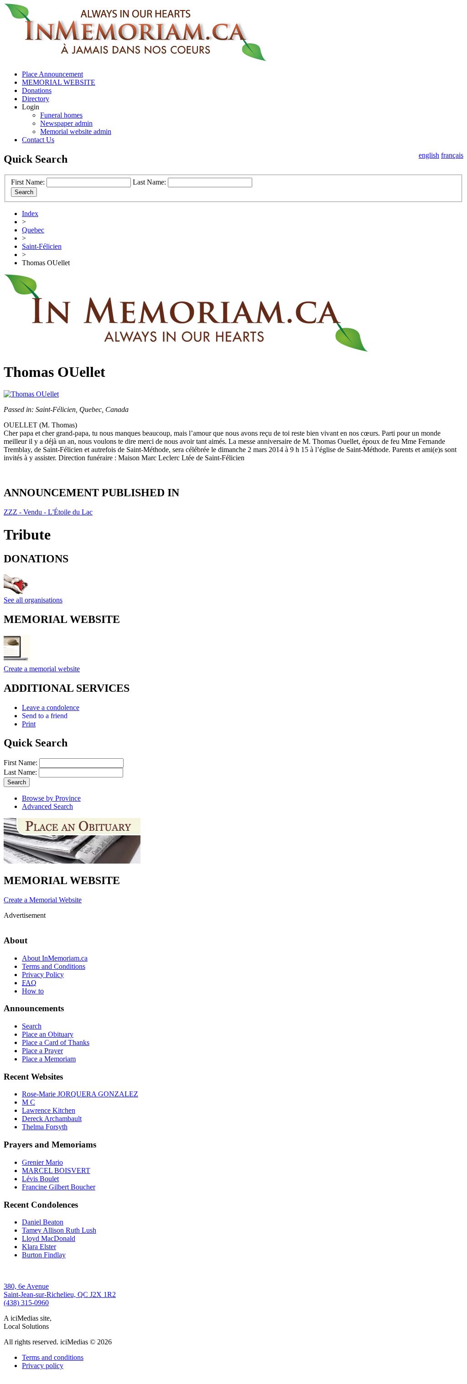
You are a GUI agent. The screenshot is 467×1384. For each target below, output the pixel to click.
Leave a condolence (50, 707)
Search (32, 1026)
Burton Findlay (44, 1255)
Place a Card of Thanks (55, 1042)
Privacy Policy (43, 974)
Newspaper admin (66, 123)
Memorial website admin (75, 131)
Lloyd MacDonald (48, 1238)
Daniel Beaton (42, 1222)
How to (33, 991)
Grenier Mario (42, 1162)
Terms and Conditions (53, 966)
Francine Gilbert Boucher (58, 1187)
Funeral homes (61, 115)
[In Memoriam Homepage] (135, 58)
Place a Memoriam (49, 1059)
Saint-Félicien (42, 246)
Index (30, 213)
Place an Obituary (47, 1034)
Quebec (33, 230)
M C (28, 1102)
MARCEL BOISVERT (56, 1170)
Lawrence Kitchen (48, 1110)
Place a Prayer (42, 1051)
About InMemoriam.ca (55, 958)
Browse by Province (51, 798)
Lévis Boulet (40, 1179)
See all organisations (33, 600)
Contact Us (38, 140)
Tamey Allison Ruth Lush (59, 1230)
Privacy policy (42, 1365)
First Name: (28, 182)
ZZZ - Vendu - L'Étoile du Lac (48, 512)
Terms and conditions (52, 1357)
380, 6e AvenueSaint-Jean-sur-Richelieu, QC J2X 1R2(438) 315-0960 (60, 1294)
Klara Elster (39, 1246)
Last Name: (149, 182)
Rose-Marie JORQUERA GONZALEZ (80, 1094)
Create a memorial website (42, 669)
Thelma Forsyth (44, 1127)
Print (29, 724)
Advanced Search (47, 806)
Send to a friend (44, 716)
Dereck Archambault (52, 1118)
